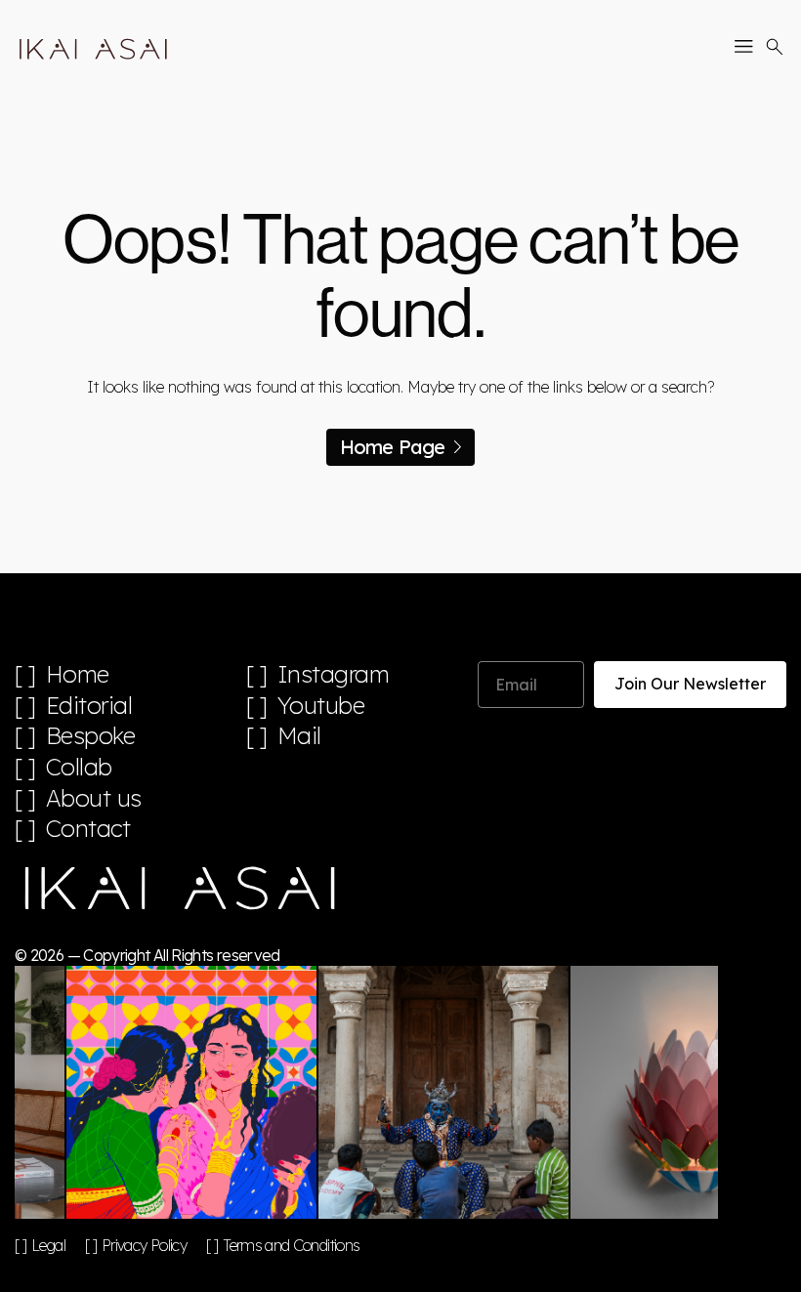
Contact (88, 828)
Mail (299, 736)
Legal (48, 1245)
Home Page (392, 447)
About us (94, 798)
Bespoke (91, 736)
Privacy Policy (144, 1245)
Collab (79, 767)
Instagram (333, 674)
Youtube (321, 705)
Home (77, 674)
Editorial (89, 705)
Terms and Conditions (291, 1245)
